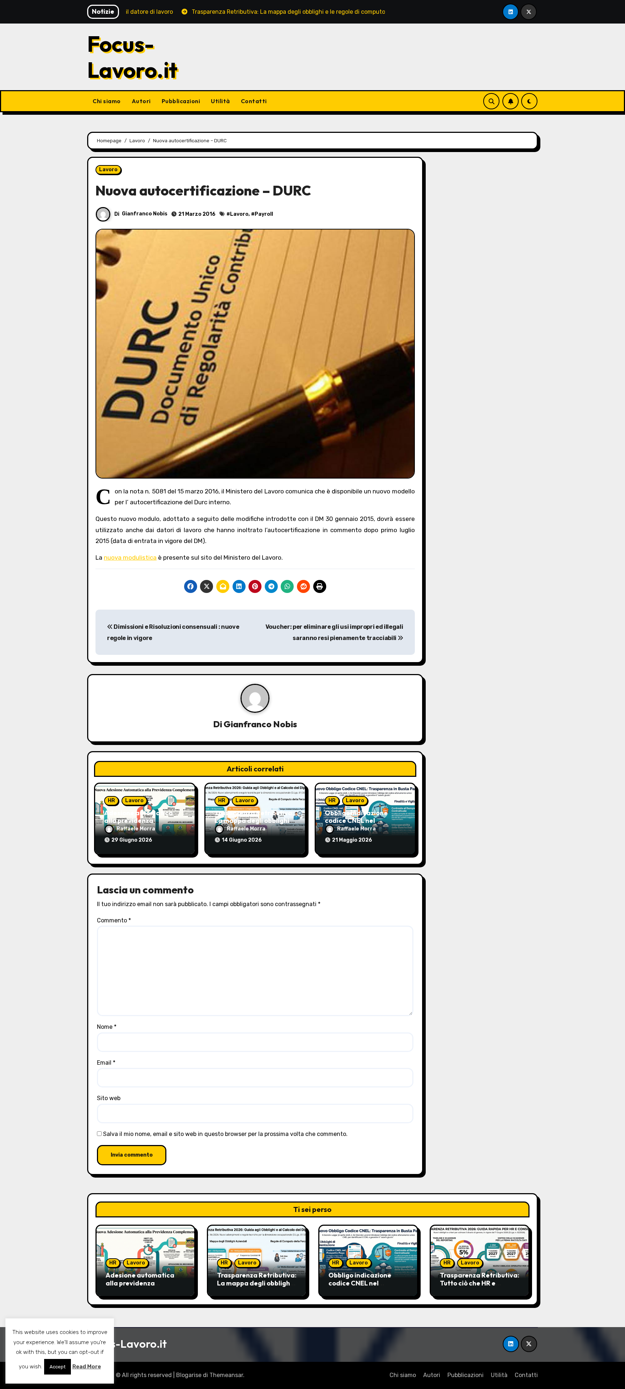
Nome (106, 1026)
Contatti (254, 101)
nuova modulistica (130, 557)
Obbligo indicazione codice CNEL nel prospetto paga (356, 821)
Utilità (220, 101)
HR (111, 800)
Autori (141, 101)
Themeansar (226, 1375)
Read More (86, 1366)
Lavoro (108, 170)
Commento (114, 920)
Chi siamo (107, 101)
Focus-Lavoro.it (132, 57)
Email (106, 1062)
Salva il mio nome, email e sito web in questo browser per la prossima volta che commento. (225, 1134)
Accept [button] (57, 1366)
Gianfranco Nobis (144, 214)
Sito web (108, 1098)
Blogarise (188, 1375)
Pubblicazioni (181, 101)
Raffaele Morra (135, 829)
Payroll (264, 214)
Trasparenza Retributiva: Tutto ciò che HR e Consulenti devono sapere (479, 1287)
